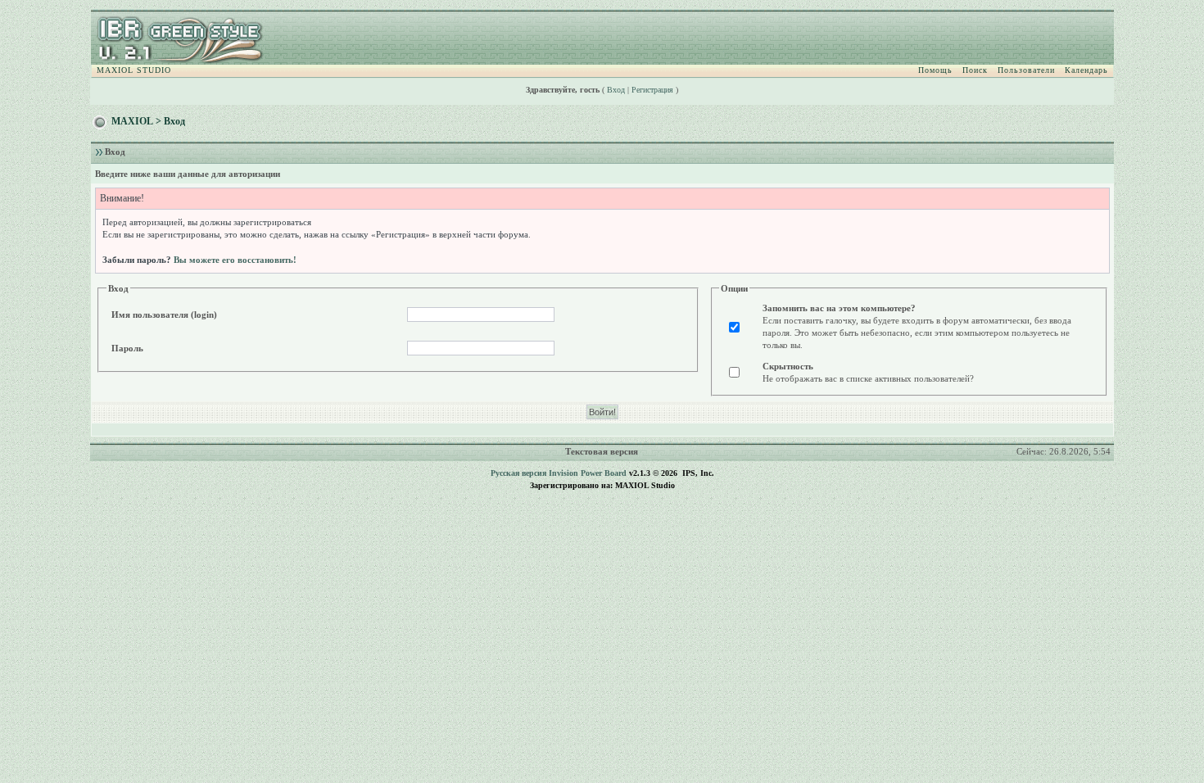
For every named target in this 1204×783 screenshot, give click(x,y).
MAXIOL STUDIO (134, 70)
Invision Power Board (588, 472)
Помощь (935, 70)
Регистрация (652, 89)
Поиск (975, 70)
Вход (616, 89)
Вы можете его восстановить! (235, 260)
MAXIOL (132, 121)
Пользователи (1026, 70)
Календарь (1086, 70)
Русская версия (518, 472)
